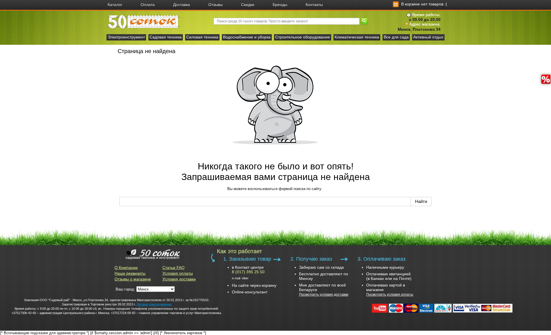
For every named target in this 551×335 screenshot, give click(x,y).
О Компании (126, 267)
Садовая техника (166, 37)
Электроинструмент (126, 37)
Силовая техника (202, 37)
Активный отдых (428, 37)
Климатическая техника (357, 37)
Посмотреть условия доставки (323, 295)
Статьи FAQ (173, 267)
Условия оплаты (177, 273)
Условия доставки (179, 279)
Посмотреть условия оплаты (389, 295)
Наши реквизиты (130, 273)
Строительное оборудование (302, 37)
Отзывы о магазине (133, 279)
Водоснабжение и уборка (247, 37)
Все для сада (396, 37)
